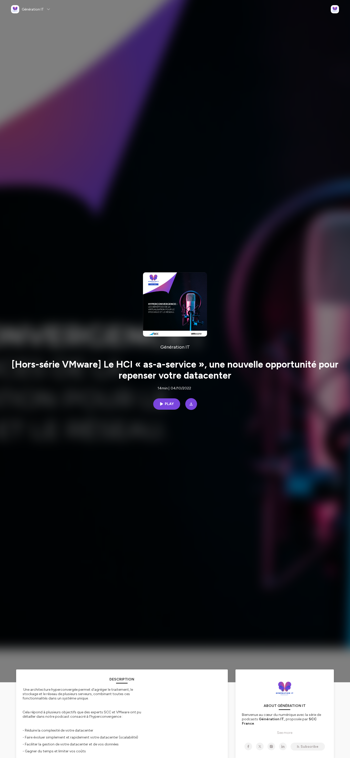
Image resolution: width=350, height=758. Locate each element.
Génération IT (175, 347)
